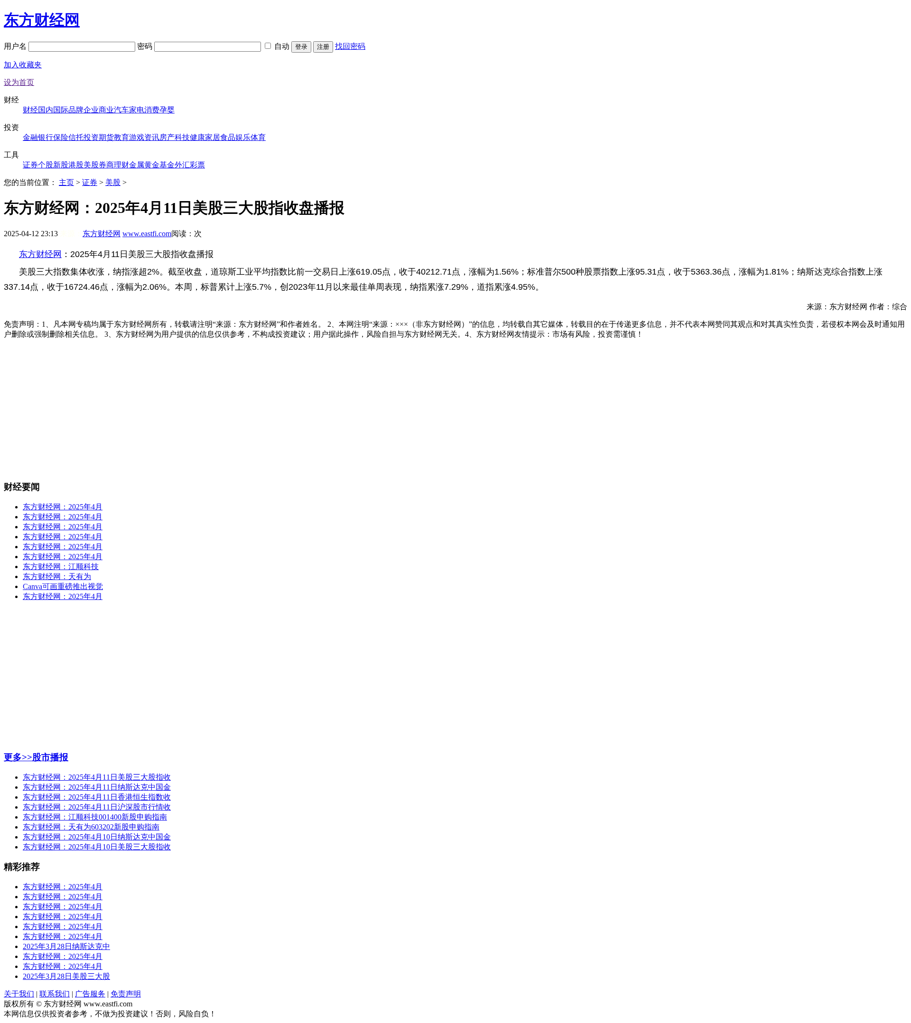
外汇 (182, 165)
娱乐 (243, 137)
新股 (60, 165)
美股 (91, 165)
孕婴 (167, 110)
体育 (258, 137)
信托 (76, 137)
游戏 (136, 137)
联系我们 (54, 994)
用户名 (16, 46)
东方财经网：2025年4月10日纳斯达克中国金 (97, 837)
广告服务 (90, 994)
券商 (106, 165)
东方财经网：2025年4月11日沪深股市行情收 (97, 807)
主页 (66, 182)
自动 (281, 46)
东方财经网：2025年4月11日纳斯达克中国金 (97, 787)
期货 (106, 137)
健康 (197, 137)
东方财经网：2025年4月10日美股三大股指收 (97, 847)
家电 (136, 110)
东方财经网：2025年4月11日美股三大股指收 (97, 777)
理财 (121, 165)
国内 (45, 110)
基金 (167, 165)
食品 (227, 137)
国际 (60, 110)
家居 (212, 137)
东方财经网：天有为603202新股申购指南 (91, 827)
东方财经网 (42, 19)
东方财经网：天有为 (57, 576)
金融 (30, 137)
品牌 (76, 110)
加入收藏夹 (23, 65)
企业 (91, 110)
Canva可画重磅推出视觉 (63, 586)
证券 (30, 165)
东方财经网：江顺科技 (61, 566)
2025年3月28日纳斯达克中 (66, 946)
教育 (121, 137)
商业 (106, 110)
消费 (151, 110)
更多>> (18, 757)
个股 (45, 165)
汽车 (121, 110)
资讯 (151, 137)
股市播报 (50, 757)
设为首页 (19, 82)
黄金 (151, 165)
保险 (60, 137)
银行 (45, 137)
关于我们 (19, 994)
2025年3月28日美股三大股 (66, 976)
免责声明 (126, 994)
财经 (30, 110)
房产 (167, 137)
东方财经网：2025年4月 (62, 507)
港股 (76, 165)
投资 (91, 137)
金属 (136, 165)
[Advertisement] (455, 406)
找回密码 (350, 46)
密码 (145, 46)
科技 (182, 137)
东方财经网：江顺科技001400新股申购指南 (95, 817)
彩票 (197, 165)
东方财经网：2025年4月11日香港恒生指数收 (97, 797)
